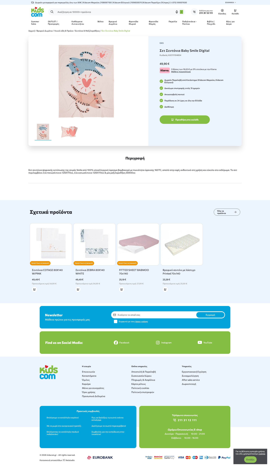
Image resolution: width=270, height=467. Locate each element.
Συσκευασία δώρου (141, 375)
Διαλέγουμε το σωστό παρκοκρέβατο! (109, 426)
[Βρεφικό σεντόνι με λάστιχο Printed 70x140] (182, 244)
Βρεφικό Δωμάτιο (45, 31)
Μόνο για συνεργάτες (93, 388)
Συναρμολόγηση (190, 375)
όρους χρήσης (141, 321)
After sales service (191, 379)
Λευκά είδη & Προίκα (63, 31)
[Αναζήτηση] (52, 12)
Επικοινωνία (88, 371)
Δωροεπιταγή (189, 384)
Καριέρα (86, 384)
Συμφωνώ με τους (133, 321)
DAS (162, 43)
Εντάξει (250, 459)
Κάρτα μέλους (138, 384)
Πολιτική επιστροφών (142, 392)
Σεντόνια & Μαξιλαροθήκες (87, 31)
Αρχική (31, 31)
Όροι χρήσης (88, 392)
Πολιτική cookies (140, 388)
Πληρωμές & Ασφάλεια (143, 379)
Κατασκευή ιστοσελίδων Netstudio (57, 460)
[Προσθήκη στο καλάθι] (34, 289)
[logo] (37, 12)
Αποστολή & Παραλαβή (143, 371)
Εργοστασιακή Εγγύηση (194, 371)
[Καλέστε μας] (195, 11)
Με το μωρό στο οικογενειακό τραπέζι (64, 426)
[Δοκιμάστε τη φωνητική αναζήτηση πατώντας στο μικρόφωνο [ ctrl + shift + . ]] (176, 12)
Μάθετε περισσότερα (181, 71)
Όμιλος (86, 379)
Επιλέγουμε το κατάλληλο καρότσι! (63, 417)
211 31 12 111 (187, 420)
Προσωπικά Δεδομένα (93, 396)
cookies (261, 454)
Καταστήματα (89, 375)
